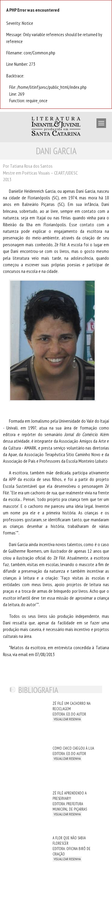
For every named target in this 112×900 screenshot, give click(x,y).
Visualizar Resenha (67, 719)
